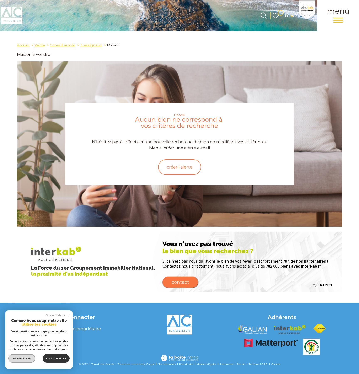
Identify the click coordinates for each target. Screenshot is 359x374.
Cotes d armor (62, 45)
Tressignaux (91, 45)
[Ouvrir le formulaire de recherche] (263, 15)
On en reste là (55, 315)
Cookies (275, 364)
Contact (180, 282)
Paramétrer (22, 358)
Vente (39, 45)
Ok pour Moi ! (56, 358)
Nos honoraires (167, 364)
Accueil (23, 45)
